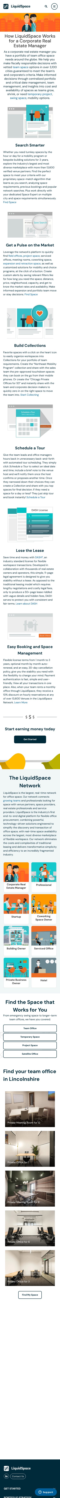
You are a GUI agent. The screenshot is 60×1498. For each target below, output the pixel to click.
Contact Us (18, 1476)
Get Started (30, 739)
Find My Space (30, 1295)
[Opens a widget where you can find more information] (46, 1492)
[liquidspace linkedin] (6, 1476)
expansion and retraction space (22, 263)
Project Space (30, 1045)
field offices (15, 256)
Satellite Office (30, 1054)
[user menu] (54, 6)
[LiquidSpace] (17, 1468)
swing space (18, 98)
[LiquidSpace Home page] (16, 6)
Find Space (9, 202)
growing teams (11, 800)
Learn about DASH (26, 603)
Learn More (21, 702)
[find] (46, 6)
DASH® (39, 557)
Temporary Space (30, 1037)
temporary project (40, 94)
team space (20, 67)
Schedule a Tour (35, 497)
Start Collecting (29, 394)
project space (31, 256)
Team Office (30, 1028)
